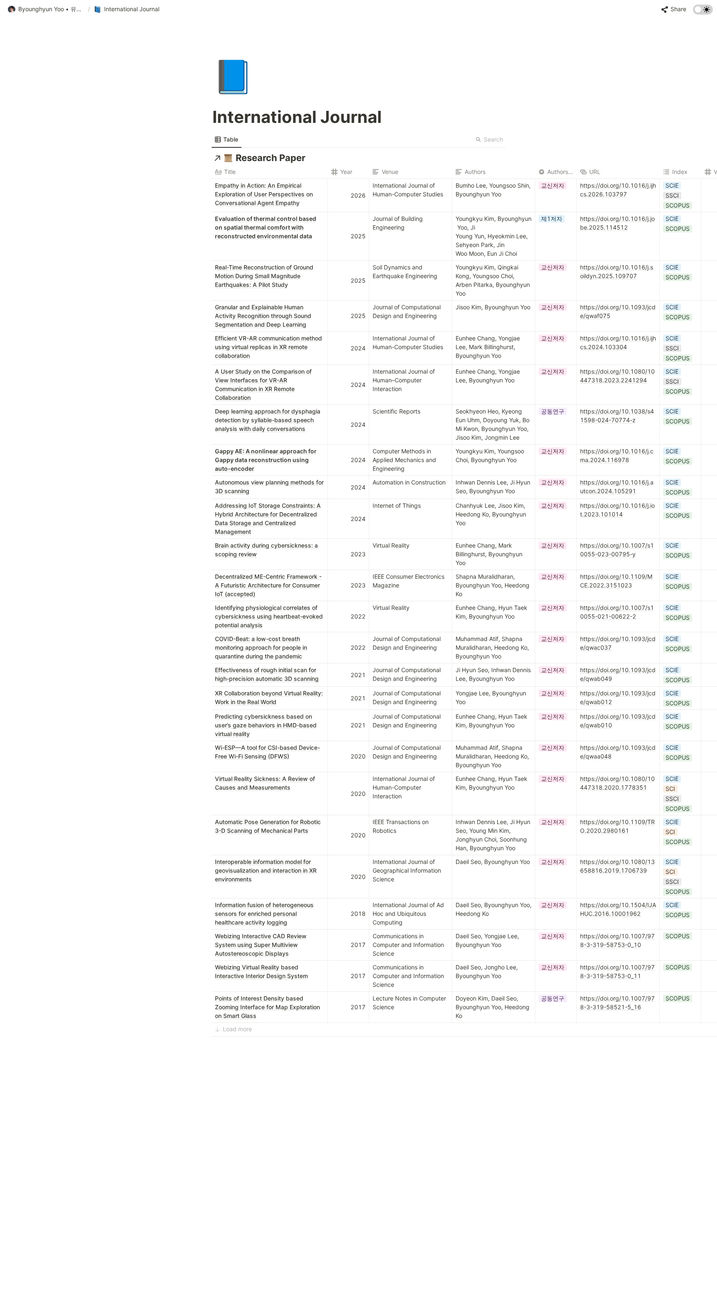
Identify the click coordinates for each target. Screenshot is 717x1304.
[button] (46, 10)
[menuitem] (226, 139)
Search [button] (493, 139)
